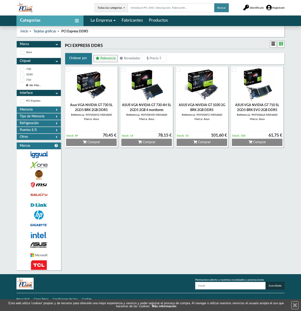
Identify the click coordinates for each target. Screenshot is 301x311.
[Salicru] (39, 195)
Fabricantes (132, 20)
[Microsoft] (39, 255)
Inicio (24, 31)
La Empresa (101, 20)
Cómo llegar (41, 299)
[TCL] (39, 265)
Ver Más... (34, 85)
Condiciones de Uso (65, 299)
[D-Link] (39, 205)
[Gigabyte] (39, 225)
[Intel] (39, 235)
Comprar (93, 142)
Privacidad (22, 299)
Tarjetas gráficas (44, 31)
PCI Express (33, 100)
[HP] (39, 215)
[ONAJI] (39, 175)
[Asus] (39, 245)
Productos (158, 20)
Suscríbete (275, 285)
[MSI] (39, 185)
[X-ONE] (39, 165)
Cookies (87, 299)
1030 (29, 74)
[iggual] (39, 154)
